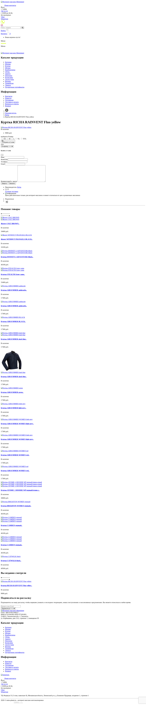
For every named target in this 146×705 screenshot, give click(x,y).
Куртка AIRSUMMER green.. (12, 392)
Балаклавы (9, 77)
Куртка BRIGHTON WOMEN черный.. (16, 506)
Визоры (8, 81)
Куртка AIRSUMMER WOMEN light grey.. (17, 424)
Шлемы (8, 64)
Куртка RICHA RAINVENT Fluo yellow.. (16, 585)
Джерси (8, 85)
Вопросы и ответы (12, 104)
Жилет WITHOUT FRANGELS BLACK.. (16, 239)
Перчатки (8, 76)
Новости (8, 98)
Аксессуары (9, 79)
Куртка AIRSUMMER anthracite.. (14, 290)
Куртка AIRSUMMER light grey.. (13, 408)
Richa (19, 187)
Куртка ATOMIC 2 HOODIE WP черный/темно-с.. (20, 490)
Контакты (8, 96)
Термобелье (9, 83)
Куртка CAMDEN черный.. (11, 525)
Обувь (7, 72)
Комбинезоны (10, 70)
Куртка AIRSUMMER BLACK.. (13, 321)
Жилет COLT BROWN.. (10, 223)
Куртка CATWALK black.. (11, 561)
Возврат (8, 106)
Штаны (7, 68)
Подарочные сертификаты (14, 87)
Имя (2, 157)
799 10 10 (4, 11)
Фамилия (4, 159)
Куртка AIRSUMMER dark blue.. (14, 339)
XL (18, 139)
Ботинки (8, 62)
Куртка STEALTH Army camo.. (13, 274)
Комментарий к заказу (9, 181)
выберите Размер (7, 136)
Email (3, 164)
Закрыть (4, 183)
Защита (7, 74)
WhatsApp (4, 19)
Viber (3, 17)
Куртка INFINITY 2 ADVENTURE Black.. (17, 257)
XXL (24, 139)
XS (4, 139)
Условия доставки (11, 191)
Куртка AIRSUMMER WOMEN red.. (15, 455)
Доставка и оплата (12, 102)
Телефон (4, 162)
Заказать (12, 183)
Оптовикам (9, 100)
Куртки (7, 66)
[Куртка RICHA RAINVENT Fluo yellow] (16, 127)
